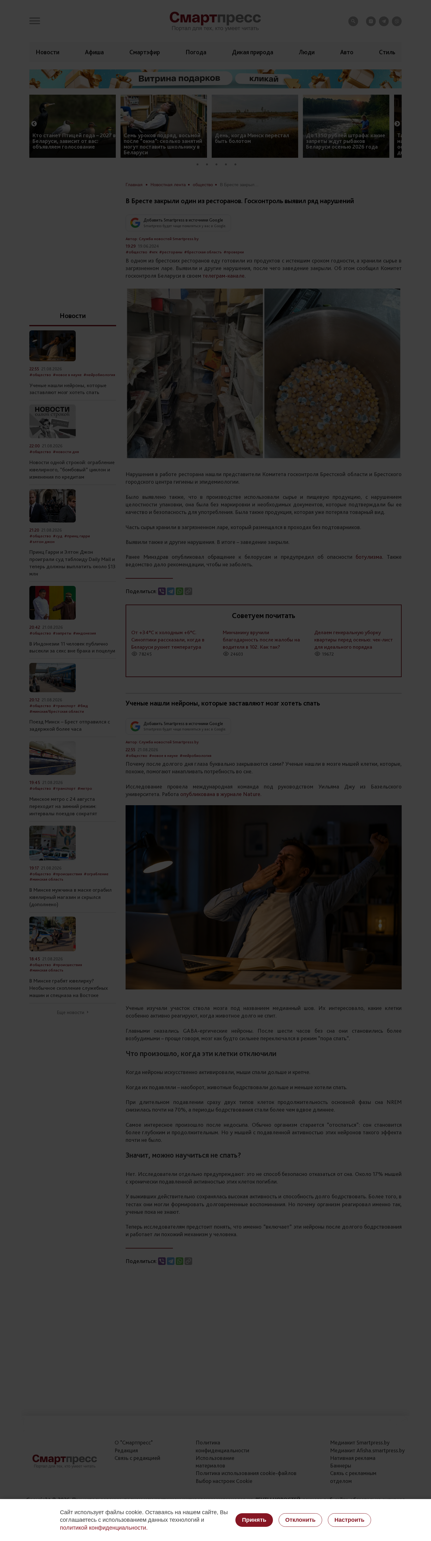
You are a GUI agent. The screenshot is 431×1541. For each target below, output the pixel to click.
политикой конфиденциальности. (104, 1528)
